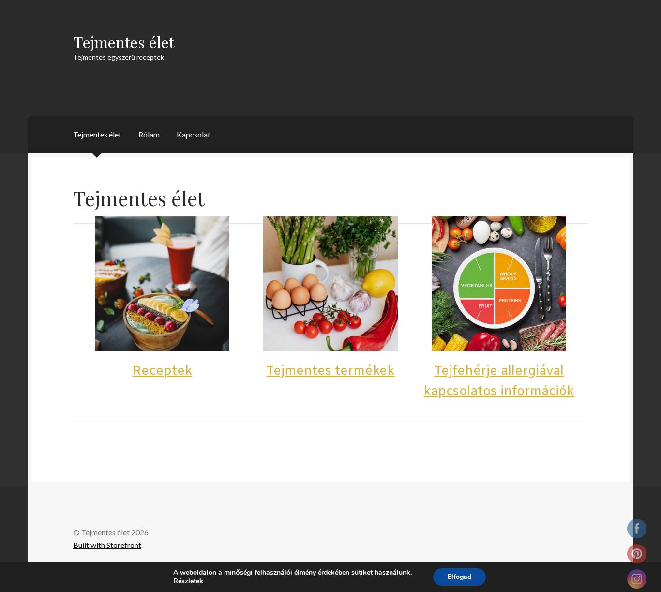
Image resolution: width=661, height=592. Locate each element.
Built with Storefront (107, 544)
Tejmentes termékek (330, 371)
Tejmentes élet (123, 41)
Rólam (149, 134)
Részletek (188, 581)
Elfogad (459, 576)
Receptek (162, 371)
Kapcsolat (193, 134)
